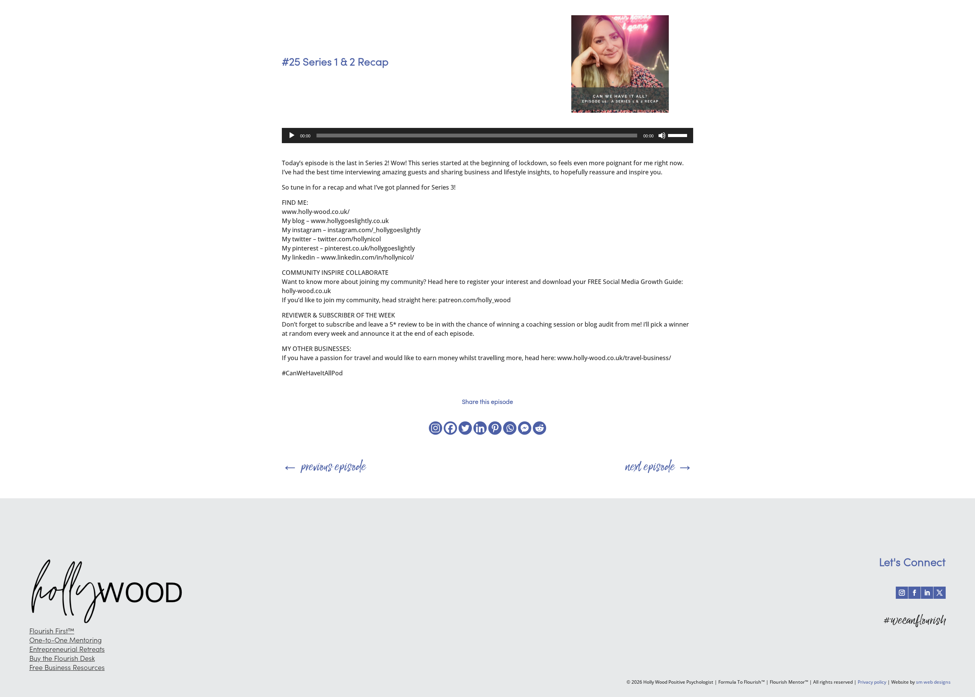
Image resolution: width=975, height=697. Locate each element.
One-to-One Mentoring (65, 640)
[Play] (292, 135)
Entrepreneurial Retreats (67, 649)
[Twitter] (465, 428)
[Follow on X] (939, 593)
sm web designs (933, 682)
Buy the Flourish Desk (62, 658)
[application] (487, 135)
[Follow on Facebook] (914, 593)
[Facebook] (450, 428)
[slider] (678, 135)
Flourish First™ (51, 631)
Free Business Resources (67, 667)
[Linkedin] (480, 428)
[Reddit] (539, 428)
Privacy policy (872, 682)
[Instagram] (435, 428)
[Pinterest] (495, 428)
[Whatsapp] (509, 428)
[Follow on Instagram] (902, 593)
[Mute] (662, 135)
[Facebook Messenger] (524, 428)
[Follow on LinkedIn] (927, 593)
